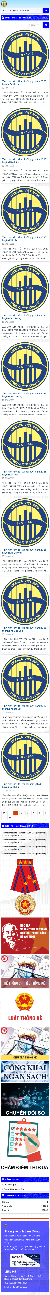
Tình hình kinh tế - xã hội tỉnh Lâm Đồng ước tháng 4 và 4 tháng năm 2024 (24, 837)
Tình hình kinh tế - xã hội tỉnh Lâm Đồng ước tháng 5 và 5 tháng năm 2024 (24, 830)
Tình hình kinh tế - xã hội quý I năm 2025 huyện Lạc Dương (24, 551)
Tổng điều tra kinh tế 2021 (15, 1189)
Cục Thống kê (10, 1185)
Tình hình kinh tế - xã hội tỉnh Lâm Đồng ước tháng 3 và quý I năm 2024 (25, 844)
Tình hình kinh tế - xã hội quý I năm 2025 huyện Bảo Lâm (24, 161)
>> (10, 817)
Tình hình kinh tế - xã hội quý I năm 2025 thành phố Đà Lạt (24, 707)
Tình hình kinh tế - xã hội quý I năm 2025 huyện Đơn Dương (24, 395)
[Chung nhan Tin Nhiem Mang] (25, 1260)
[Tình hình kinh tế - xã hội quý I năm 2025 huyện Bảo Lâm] (25, 132)
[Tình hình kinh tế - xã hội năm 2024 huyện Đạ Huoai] (25, 757)
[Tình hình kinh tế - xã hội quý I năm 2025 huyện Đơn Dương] (25, 366)
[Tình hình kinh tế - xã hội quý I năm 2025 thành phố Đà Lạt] (25, 679)
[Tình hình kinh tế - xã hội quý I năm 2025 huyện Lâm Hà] (25, 444)
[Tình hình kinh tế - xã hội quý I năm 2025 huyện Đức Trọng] (25, 288)
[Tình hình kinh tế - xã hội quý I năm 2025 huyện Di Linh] (25, 210)
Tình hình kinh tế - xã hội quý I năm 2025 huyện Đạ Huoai (24, 83)
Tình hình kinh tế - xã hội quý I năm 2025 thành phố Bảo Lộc (24, 629)
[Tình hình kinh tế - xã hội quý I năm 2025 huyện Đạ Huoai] (25, 54)
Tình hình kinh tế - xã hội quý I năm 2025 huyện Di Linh (24, 239)
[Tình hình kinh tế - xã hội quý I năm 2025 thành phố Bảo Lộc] (25, 600)
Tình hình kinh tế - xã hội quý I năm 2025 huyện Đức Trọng (24, 317)
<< (4, 813)
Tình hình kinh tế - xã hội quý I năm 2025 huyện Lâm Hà (24, 473)
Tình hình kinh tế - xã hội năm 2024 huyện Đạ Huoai (21, 785)
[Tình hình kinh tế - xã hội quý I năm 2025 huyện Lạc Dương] (25, 522)
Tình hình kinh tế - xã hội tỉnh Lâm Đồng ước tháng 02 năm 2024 (24, 851)
